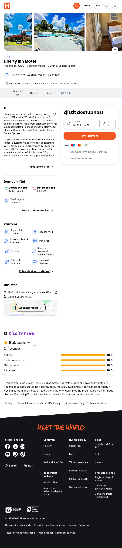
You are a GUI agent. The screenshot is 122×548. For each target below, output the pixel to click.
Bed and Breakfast (54, 462)
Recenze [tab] (51, 93)
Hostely (48, 445)
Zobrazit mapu (36, 65)
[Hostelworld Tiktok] (22, 454)
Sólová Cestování (78, 478)
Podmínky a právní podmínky (49, 525)
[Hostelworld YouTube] (7, 454)
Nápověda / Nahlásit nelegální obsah (53, 491)
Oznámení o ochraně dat (18, 525)
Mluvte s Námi (51, 482)
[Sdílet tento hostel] (115, 50)
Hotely (47, 454)
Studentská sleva (78, 487)
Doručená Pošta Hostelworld (103, 495)
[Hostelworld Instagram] (22, 446)
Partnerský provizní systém (103, 487)
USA (21, 65)
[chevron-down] (35, 345)
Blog (71, 454)
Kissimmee (10, 65)
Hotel (7, 57)
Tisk (97, 454)
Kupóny (72, 525)
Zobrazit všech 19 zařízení (43, 74)
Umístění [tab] (34, 93)
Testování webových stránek (20, 532)
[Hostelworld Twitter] (15, 446)
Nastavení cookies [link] (65, 532)
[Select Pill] (76, 6)
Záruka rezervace (79, 462)
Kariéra (99, 462)
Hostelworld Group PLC (105, 446)
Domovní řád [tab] (18, 93)
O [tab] (5, 93)
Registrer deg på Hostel (104, 479)
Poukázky (84, 525)
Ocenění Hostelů (78, 470)
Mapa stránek (46, 532)
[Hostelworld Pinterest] (15, 454)
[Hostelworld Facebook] (7, 446)
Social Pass (75, 445)
